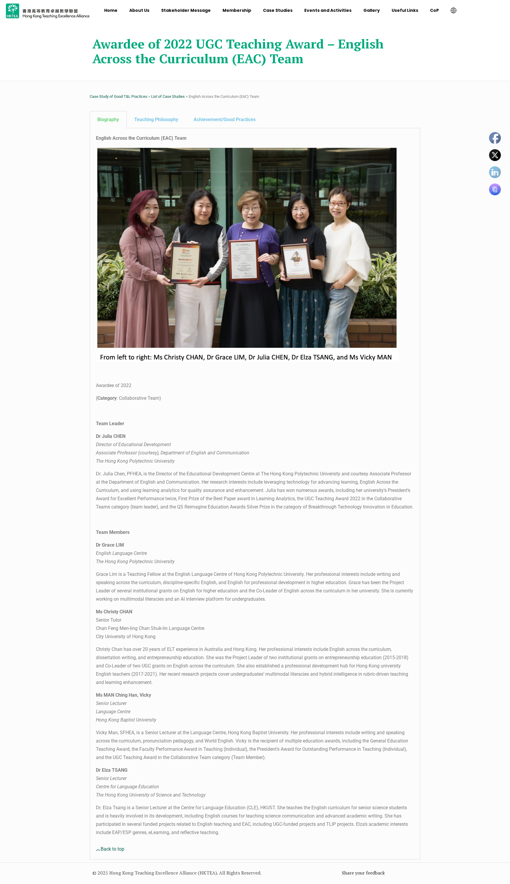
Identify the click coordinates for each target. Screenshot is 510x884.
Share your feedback (363, 873)
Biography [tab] (108, 119)
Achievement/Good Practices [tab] (225, 119)
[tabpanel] (255, 493)
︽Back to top (110, 849)
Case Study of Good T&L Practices (118, 96)
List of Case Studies (168, 96)
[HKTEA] (47, 10)
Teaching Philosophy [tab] (156, 119)
